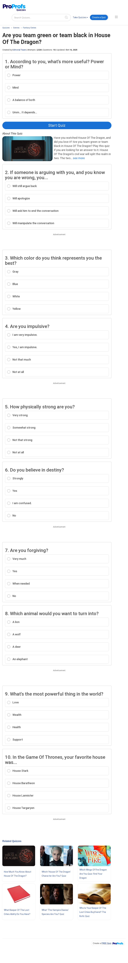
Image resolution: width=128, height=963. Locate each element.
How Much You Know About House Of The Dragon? (17, 874)
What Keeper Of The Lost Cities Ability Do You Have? (17, 912)
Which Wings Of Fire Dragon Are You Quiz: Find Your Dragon (93, 873)
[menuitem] (80, 18)
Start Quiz (56, 125)
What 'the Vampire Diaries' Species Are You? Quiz (55, 912)
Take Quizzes (79, 17)
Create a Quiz (99, 17)
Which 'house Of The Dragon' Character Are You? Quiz (56, 874)
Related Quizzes (11, 841)
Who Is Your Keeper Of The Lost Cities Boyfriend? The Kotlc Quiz (92, 912)
